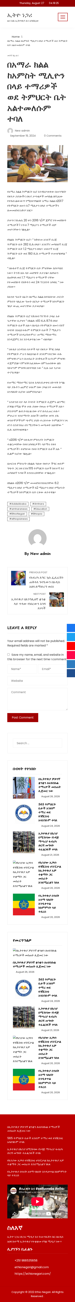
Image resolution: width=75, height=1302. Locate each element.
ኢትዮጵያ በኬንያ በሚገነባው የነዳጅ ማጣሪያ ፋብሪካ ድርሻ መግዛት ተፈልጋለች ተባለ (48, 841)
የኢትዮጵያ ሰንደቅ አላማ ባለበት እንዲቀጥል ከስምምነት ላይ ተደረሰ (48, 903)
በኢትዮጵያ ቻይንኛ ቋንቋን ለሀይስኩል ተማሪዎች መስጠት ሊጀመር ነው (49, 785)
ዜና (17, 55)
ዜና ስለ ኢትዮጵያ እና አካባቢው (23, 21)
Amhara (39, 503)
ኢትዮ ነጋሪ (19, 15)
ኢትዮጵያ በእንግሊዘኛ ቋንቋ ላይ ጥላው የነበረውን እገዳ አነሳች (28, 601)
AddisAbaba (18, 503)
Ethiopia (37, 513)
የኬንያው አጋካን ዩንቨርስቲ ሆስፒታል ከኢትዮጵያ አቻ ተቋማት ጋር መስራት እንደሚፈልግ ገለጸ (49, 872)
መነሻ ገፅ (11, 55)
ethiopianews (19, 518)
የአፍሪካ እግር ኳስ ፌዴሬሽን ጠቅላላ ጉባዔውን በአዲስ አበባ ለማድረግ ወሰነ (46, 580)
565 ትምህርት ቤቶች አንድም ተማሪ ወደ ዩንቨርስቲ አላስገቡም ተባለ (47, 812)
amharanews (19, 508)
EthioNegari (18, 513)
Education (41, 508)
